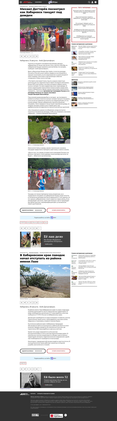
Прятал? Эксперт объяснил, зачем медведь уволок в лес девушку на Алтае (86, 283)
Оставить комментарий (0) (58, 210)
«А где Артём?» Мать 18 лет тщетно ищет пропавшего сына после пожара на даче (87, 262)
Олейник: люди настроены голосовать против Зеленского (86, 98)
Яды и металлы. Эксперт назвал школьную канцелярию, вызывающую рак (86, 58)
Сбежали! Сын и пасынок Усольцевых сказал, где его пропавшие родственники (87, 63)
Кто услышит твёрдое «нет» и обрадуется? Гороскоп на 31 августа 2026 (84, 25)
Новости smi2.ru (25, 248)
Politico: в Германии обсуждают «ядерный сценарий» (86, 103)
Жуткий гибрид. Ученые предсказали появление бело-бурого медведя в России (87, 47)
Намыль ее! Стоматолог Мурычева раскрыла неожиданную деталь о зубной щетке (87, 256)
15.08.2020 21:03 (24, 6)
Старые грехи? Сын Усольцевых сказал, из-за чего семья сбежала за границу (87, 74)
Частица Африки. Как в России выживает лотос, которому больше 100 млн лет (87, 267)
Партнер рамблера (44, 415)
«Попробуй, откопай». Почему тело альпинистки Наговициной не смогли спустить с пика (87, 53)
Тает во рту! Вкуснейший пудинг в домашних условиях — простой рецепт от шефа (86, 277)
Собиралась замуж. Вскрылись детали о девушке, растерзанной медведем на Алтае (86, 272)
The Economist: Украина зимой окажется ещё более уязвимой (85, 88)
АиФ (32, 52)
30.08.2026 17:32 (24, 252)
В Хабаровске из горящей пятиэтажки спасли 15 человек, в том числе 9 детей (84, 37)
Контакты (33, 393)
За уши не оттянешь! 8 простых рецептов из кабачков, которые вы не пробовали (87, 68)
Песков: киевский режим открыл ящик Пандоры (86, 93)
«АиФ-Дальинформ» (34, 298)
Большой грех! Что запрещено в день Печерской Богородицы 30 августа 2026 (84, 12)
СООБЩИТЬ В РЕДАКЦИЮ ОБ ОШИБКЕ (46, 393)
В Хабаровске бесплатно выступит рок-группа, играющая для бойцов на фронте (84, 31)
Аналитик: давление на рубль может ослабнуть (87, 82)
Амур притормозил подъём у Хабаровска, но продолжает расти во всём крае (84, 18)
